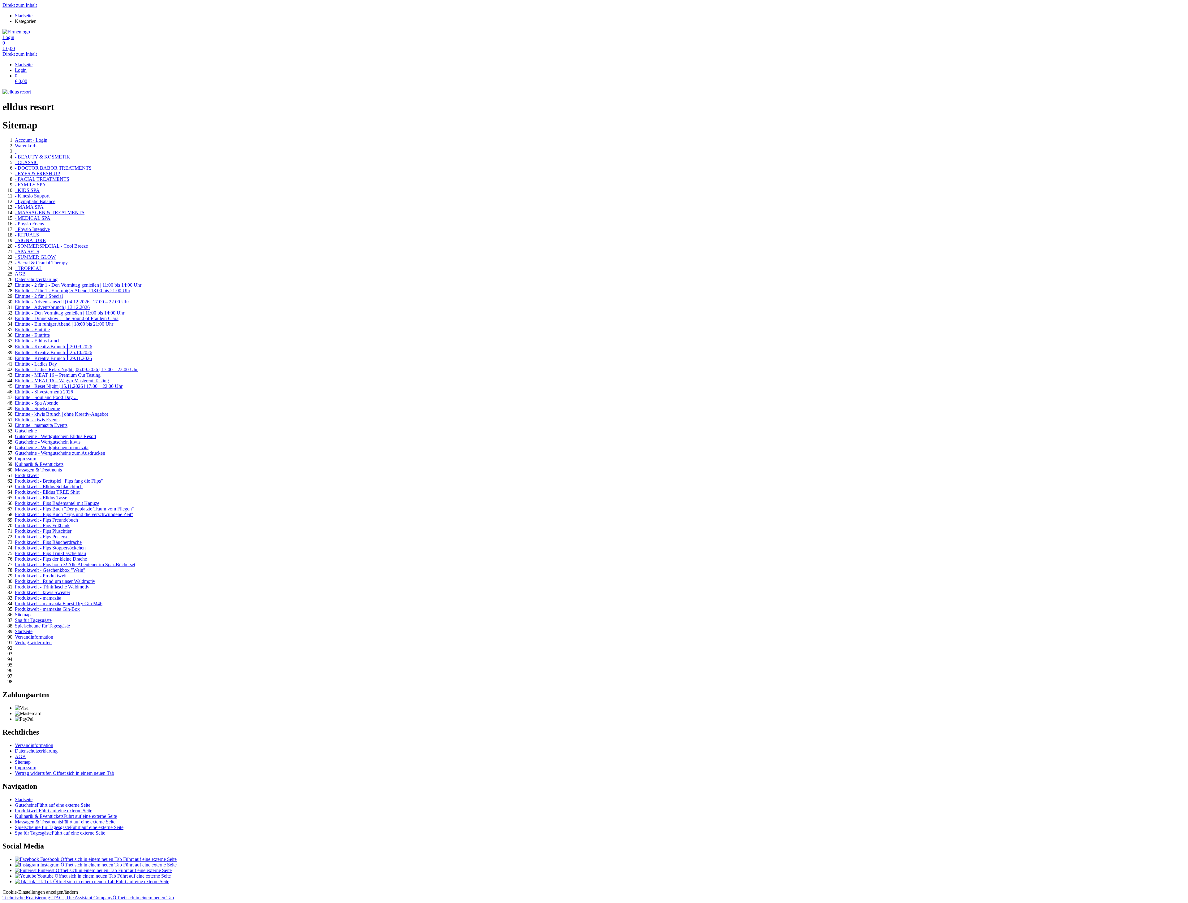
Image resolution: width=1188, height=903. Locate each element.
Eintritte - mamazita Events (41, 425)
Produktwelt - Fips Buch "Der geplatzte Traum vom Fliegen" (74, 508)
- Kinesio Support (32, 195)
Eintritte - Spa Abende (36, 403)
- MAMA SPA (29, 207)
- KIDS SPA (27, 190)
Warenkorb (26, 145)
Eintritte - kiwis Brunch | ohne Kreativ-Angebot (61, 414)
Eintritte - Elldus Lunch (38, 340)
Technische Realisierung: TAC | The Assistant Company (88, 897)
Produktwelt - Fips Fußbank (42, 525)
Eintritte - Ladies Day (36, 364)
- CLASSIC (26, 162)
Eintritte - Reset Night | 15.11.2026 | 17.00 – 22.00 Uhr (69, 386)
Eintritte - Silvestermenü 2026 (44, 391)
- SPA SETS (27, 251)
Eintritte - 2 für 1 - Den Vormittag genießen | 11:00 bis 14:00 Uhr (78, 285)
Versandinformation (34, 637)
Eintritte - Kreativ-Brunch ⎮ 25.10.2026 (53, 352)
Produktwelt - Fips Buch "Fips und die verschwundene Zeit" (74, 514)
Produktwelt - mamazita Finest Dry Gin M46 (58, 603)
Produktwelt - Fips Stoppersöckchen (50, 547)
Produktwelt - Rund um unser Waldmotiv (55, 581)
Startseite (23, 631)
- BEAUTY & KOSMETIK (42, 156)
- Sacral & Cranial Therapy (41, 262)
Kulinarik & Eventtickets (39, 464)
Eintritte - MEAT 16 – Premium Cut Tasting (58, 375)
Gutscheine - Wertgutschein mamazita (51, 447)
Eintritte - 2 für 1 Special (39, 296)
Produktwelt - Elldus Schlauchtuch (49, 486)
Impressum (25, 458)
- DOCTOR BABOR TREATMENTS (53, 168)
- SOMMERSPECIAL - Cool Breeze (51, 246)
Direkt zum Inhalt (19, 5)
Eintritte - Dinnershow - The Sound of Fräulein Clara (66, 318)
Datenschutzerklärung (36, 279)
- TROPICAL (28, 268)
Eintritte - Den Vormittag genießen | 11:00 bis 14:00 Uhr (69, 312)
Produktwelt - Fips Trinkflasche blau (50, 553)
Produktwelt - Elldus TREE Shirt (47, 492)
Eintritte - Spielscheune (37, 408)
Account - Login (31, 140)
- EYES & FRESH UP (37, 173)
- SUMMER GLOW (35, 257)
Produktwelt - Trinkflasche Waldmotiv (52, 586)
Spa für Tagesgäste (33, 620)
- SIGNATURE (30, 240)
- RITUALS (27, 234)
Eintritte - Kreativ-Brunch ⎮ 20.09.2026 (53, 346)
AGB (20, 273)
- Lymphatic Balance (35, 201)
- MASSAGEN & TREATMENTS (49, 212)
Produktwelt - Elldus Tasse (41, 497)
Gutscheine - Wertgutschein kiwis (47, 442)
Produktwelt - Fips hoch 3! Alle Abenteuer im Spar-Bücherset (75, 564)
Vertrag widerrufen (33, 642)
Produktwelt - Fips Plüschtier (43, 531)
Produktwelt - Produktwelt (41, 575)
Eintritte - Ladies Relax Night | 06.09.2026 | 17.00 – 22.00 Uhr (76, 369)
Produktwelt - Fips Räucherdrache (48, 542)
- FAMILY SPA (30, 184)
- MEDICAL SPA (32, 218)
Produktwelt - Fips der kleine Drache (51, 559)
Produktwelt (27, 475)
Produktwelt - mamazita (38, 598)
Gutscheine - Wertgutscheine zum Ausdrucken (60, 453)
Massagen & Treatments (38, 469)
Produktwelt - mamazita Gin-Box (47, 609)
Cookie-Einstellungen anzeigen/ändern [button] (40, 892)
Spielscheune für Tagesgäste (42, 625)
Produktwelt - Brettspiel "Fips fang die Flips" (59, 481)
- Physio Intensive (32, 229)
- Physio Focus (29, 223)
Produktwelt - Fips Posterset (42, 536)
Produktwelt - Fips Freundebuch (46, 520)
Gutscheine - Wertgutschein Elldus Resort (55, 436)
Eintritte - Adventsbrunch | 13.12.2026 (52, 307)
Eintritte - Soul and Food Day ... (46, 397)
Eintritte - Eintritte (32, 329)
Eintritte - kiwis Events (37, 419)
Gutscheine (26, 430)
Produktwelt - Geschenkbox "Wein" (50, 570)
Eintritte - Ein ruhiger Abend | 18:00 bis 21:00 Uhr (64, 324)
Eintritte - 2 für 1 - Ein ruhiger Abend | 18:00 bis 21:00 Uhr (72, 290)
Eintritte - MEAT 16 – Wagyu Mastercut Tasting (62, 380)
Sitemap (23, 614)
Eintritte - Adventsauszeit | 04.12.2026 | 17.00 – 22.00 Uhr (72, 301)
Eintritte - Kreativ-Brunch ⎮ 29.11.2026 (53, 358)
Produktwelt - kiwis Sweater (42, 592)
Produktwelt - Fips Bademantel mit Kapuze (57, 503)
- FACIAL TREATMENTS (42, 179)
